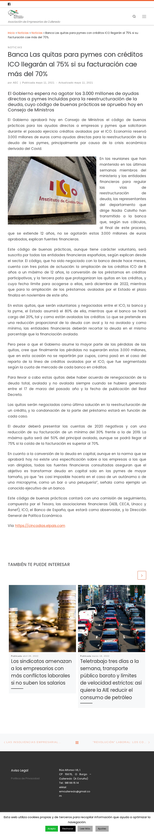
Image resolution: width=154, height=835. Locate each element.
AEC (15, 82)
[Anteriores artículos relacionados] (132, 575)
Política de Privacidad (25, 778)
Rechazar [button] (67, 828)
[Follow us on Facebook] (9, 4)
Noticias (23, 33)
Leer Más (85, 828)
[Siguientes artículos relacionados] (142, 575)
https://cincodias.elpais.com (40, 525)
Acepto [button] (52, 828)
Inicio (11, 33)
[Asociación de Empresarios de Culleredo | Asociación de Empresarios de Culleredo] (16, 14)
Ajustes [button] (102, 828)
